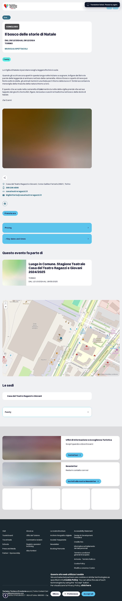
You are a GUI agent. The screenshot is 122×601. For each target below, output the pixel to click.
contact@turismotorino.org (13, 593)
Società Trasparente (58, 540)
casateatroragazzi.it (17, 191)
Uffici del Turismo (33, 535)
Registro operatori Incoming (33, 545)
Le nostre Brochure (57, 531)
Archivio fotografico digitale (61, 535)
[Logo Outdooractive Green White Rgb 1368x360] (105, 499)
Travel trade (7, 540)
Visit (4, 531)
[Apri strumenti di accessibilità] (5, 595)
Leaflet (99, 374)
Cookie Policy (71, 580)
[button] (61, 338)
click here (86, 585)
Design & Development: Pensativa (83, 536)
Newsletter (54, 544)
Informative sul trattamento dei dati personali (84, 547)
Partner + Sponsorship (11, 553)
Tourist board (7, 535)
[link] (4, 203)
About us (29, 531)
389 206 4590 (12, 187)
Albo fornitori (31, 550)
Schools (5, 544)
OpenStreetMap (106, 374)
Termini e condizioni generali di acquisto (82, 554)
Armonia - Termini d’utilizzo (84, 559)
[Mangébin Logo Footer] (46, 499)
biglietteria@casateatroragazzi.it (24, 195)
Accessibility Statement (83, 531)
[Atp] (16, 499)
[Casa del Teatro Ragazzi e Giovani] (47, 396)
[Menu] (115, 6)
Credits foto (78, 542)
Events (6, 17)
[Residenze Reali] (76, 499)
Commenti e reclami (34, 540)
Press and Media (9, 548)
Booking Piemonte (57, 548)
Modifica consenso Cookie (84, 568)
